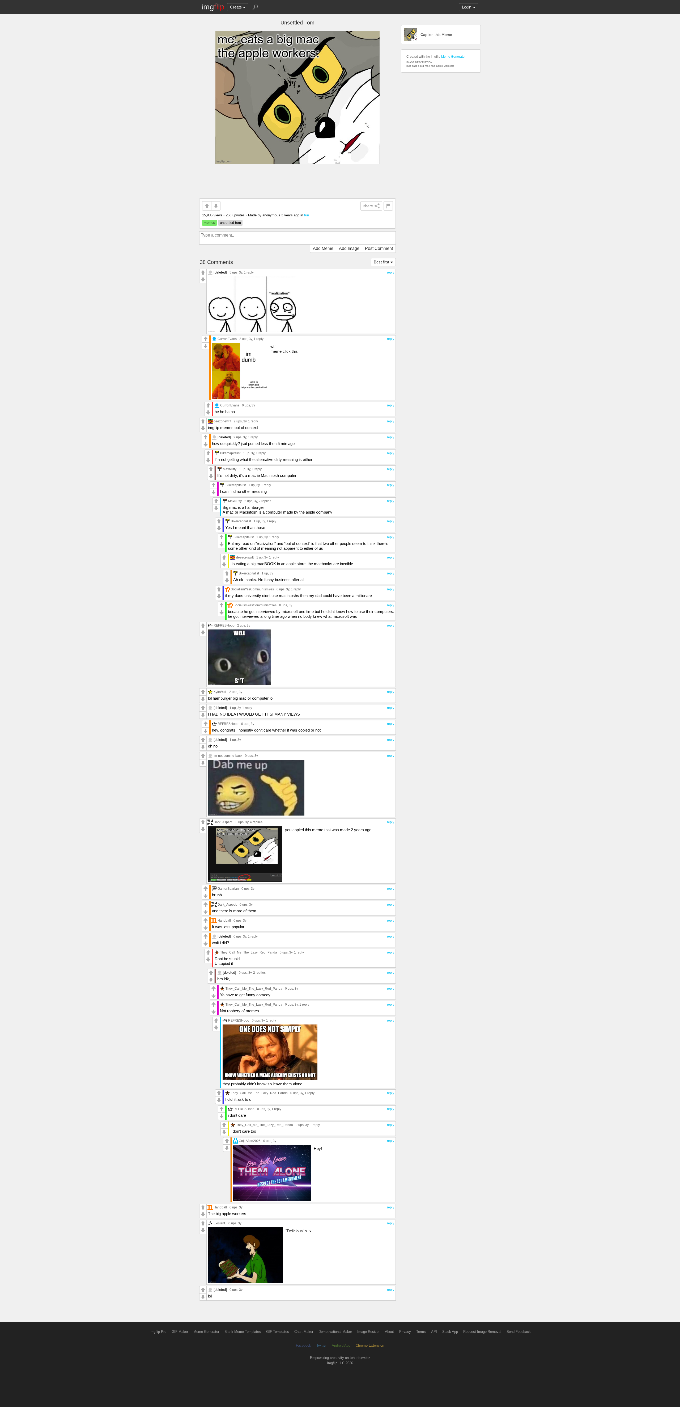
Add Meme (323, 248)
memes (209, 223)
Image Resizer (368, 1332)
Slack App (450, 1332)
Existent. (220, 1223)
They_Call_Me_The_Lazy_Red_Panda (248, 952)
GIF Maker (180, 1332)
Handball (224, 920)
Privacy (405, 1332)
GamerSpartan (228, 888)
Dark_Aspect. (223, 822)
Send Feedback (519, 1332)
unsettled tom (230, 223)
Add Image (349, 248)
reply (390, 272)
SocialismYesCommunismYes (252, 589)
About (389, 1332)
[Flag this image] (388, 206)
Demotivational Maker (335, 1332)
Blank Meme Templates (242, 1332)
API (434, 1332)
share (368, 206)
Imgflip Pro (158, 1332)
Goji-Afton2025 (250, 1141)
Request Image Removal (482, 1332)
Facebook (303, 1345)
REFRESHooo (224, 625)
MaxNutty (229, 469)
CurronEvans (227, 339)
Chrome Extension (370, 1345)
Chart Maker (303, 1332)
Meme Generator (453, 56)
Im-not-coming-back (228, 755)
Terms (421, 1332)
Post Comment (379, 248)
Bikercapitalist (230, 453)
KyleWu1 (220, 692)
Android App (341, 1345)
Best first (381, 262)
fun (306, 215)
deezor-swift (222, 421)
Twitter (321, 1345)
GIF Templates (277, 1332)
